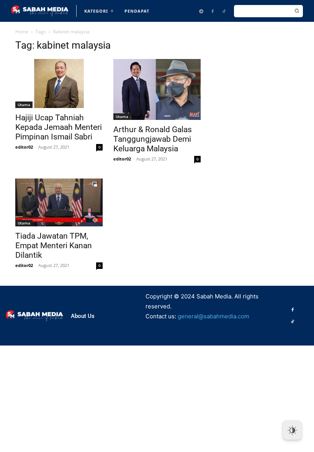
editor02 (24, 147)
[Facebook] (212, 11)
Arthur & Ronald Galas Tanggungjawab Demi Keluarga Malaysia (152, 139)
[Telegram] (201, 11)
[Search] (297, 11)
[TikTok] (224, 11)
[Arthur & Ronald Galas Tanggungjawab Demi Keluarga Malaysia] (157, 89)
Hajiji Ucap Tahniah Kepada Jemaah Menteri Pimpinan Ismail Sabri (58, 127)
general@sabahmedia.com (213, 316)
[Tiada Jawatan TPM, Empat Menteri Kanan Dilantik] (59, 202)
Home (21, 31)
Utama (24, 104)
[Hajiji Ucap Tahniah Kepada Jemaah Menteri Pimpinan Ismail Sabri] (59, 83)
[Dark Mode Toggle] (292, 430)
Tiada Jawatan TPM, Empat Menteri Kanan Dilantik (53, 245)
